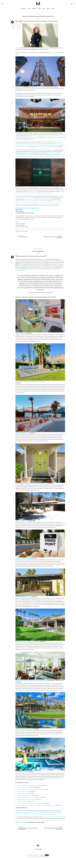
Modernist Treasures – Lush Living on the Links (24, 814)
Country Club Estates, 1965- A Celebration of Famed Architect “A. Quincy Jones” (31, 381)
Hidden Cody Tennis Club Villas (23, 793)
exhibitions (52, 149)
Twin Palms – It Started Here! (22, 801)
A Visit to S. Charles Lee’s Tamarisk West (24, 787)
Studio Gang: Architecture (33, 191)
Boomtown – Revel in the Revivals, (22, 812)
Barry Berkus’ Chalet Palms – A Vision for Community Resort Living (29, 789)
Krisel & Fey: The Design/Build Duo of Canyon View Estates (28, 797)
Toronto (38, 146)
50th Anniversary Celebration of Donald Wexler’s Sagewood (28, 785)
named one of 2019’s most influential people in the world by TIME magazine (38, 199)
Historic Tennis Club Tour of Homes (22, 520)
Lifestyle (48, 8)
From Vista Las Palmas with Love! (23, 791)
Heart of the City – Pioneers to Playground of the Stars (39, 812)
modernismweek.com (20, 270)
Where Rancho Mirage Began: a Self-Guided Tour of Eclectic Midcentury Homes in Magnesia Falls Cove (36, 805)
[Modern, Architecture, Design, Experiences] (38, 4)
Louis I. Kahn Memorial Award (42, 200)
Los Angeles (47, 146)
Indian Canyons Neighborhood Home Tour (25, 795)
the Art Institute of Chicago (46, 193)
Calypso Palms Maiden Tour (20, 333)
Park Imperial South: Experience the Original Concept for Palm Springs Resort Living (31, 680)
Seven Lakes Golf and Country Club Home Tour (24, 729)
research (41, 149)
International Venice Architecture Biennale (31, 193)
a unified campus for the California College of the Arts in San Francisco (46, 145)
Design (29, 8)
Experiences (34, 8)
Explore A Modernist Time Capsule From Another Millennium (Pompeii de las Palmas (31, 483)
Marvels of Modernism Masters (56, 812)
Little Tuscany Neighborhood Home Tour (23, 596)
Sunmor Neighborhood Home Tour (21, 771)
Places (43, 8)
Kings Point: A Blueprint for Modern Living (23, 558)
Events (53, 8)
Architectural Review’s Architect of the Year (26, 200)
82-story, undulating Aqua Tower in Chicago (52, 137)
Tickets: (17, 222)
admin (38, 18)
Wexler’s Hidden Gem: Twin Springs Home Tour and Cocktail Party (29, 803)
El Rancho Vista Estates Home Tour (22, 432)
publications (46, 149)
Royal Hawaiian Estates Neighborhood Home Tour (26, 799)
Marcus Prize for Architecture (57, 200)
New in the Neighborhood (38, 251)
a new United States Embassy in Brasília (44, 143)
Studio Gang (38, 87)
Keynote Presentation (54, 52)
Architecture (23, 8)
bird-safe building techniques (52, 153)
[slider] (35, 184)
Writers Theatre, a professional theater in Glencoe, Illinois (41, 135)
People (39, 8)
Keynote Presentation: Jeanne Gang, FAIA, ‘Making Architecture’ (27, 208)
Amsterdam (42, 146)
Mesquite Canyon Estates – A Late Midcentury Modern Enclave (27, 641)
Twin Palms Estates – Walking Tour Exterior (42, 814)
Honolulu (53, 146)
